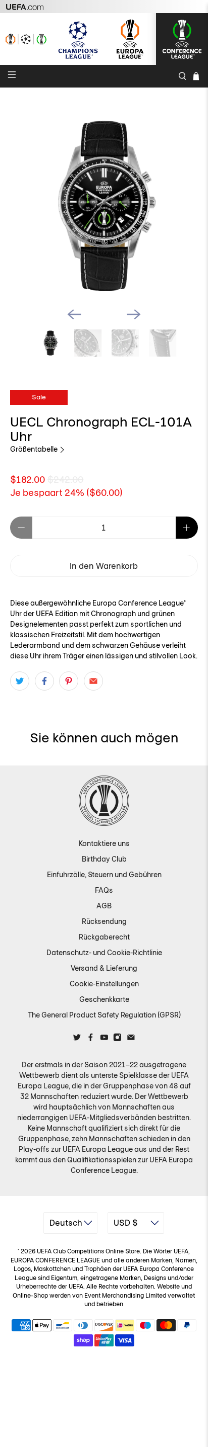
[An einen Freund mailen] (93, 681)
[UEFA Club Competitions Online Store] (104, 801)
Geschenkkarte (104, 999)
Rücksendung (104, 921)
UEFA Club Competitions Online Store (88, 1251)
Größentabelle (34, 449)
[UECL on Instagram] (117, 1039)
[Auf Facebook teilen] (44, 681)
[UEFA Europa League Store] (130, 39)
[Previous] (74, 314)
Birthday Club (104, 859)
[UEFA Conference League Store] (182, 39)
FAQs (104, 890)
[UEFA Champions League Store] (78, 39)
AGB (104, 905)
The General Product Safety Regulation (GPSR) (104, 1014)
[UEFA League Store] (26, 39)
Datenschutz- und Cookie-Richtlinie (104, 952)
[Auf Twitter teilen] (19, 681)
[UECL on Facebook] (90, 1039)
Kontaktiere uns (104, 843)
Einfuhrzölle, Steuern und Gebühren (104, 874)
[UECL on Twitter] (77, 1039)
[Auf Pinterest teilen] (68, 681)
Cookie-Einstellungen (104, 983)
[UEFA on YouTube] (104, 1039)
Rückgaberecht (104, 937)
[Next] (133, 314)
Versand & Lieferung (104, 968)
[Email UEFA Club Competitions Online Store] (131, 1039)
